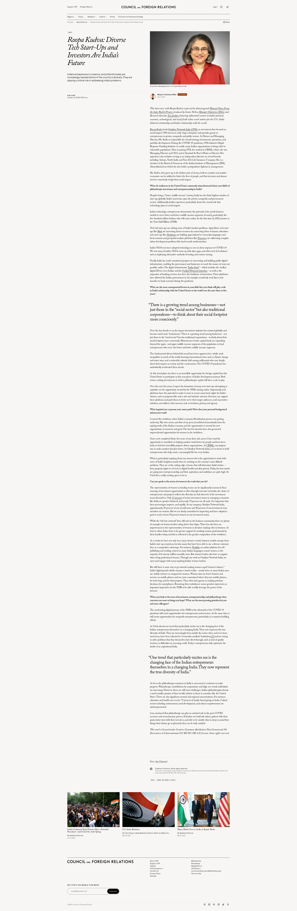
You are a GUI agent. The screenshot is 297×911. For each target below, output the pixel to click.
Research (91, 17)
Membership (196, 861)
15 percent (177, 498)
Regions (70, 17)
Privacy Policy (155, 874)
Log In (215, 7)
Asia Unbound (161, 762)
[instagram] (218, 904)
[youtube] (214, 904)
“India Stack (193, 267)
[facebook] (204, 904)
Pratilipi (195, 547)
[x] (228, 904)
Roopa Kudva (156, 129)
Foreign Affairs (85, 7)
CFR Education (155, 868)
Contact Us (154, 871)
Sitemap (153, 876)
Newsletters (196, 866)
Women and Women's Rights (166, 780)
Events (112, 17)
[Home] (148, 7)
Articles (70, 22)
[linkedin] (209, 904)
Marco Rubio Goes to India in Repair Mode (196, 830)
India (70, 32)
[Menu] (227, 7)
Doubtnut (171, 235)
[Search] (221, 7)
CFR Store (195, 868)
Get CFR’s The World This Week (83, 885)
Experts (102, 17)
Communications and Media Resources (206, 871)
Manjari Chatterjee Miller (167, 95)
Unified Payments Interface (194, 271)
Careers (153, 866)
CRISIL (210, 445)
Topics (80, 17)
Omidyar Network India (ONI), (183, 129)
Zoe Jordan (173, 116)
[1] (212, 636)
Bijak (159, 231)
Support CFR (72, 7)
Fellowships (195, 863)
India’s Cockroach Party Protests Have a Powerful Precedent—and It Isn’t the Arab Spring (88, 831)
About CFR (154, 861)
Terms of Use (196, 874)
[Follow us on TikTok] (223, 904)
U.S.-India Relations (131, 830)
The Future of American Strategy (130, 17)
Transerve (202, 238)
